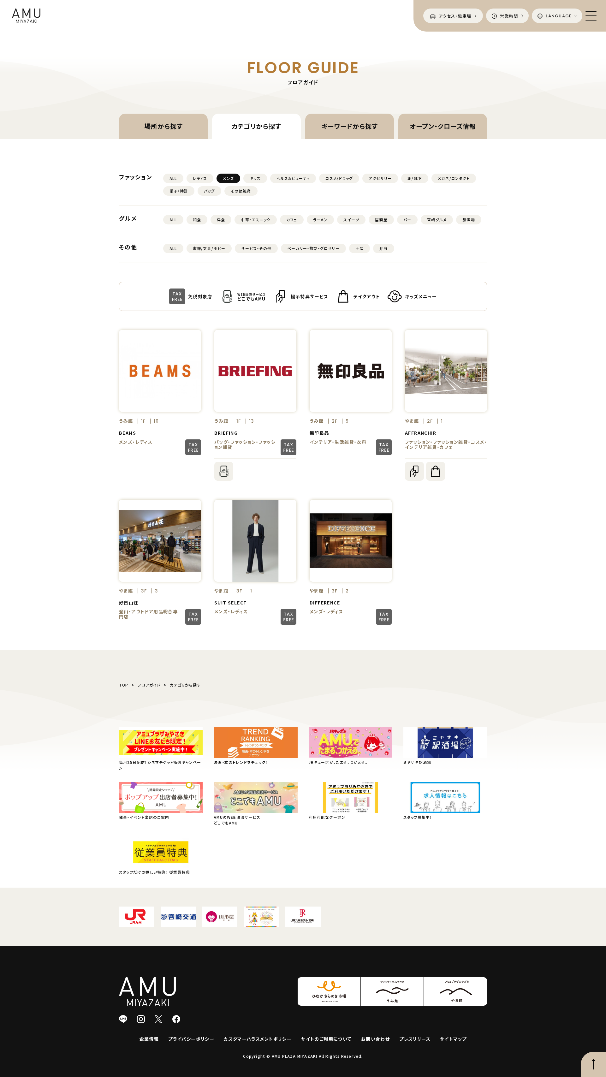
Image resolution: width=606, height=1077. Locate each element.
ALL (173, 178)
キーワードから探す (350, 126)
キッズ (255, 178)
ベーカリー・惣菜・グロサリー (313, 248)
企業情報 (149, 1039)
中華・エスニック (255, 219)
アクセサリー (380, 178)
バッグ (209, 190)
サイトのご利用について (326, 1039)
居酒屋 (381, 219)
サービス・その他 (256, 248)
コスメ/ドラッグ (339, 178)
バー (407, 219)
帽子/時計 (178, 190)
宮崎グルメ (437, 219)
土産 (359, 248)
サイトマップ (453, 1039)
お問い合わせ (375, 1039)
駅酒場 (468, 219)
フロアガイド (149, 684)
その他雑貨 (241, 190)
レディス (200, 178)
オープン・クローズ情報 (443, 126)
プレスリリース (415, 1039)
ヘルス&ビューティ (293, 178)
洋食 (221, 219)
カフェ (291, 219)
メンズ (228, 178)
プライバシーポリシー (191, 1039)
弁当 (383, 248)
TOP (123, 684)
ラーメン (320, 219)
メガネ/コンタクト (454, 178)
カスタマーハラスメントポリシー (258, 1039)
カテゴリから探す (256, 126)
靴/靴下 (414, 178)
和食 (197, 219)
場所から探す (163, 126)
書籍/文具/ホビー (209, 248)
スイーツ (351, 219)
